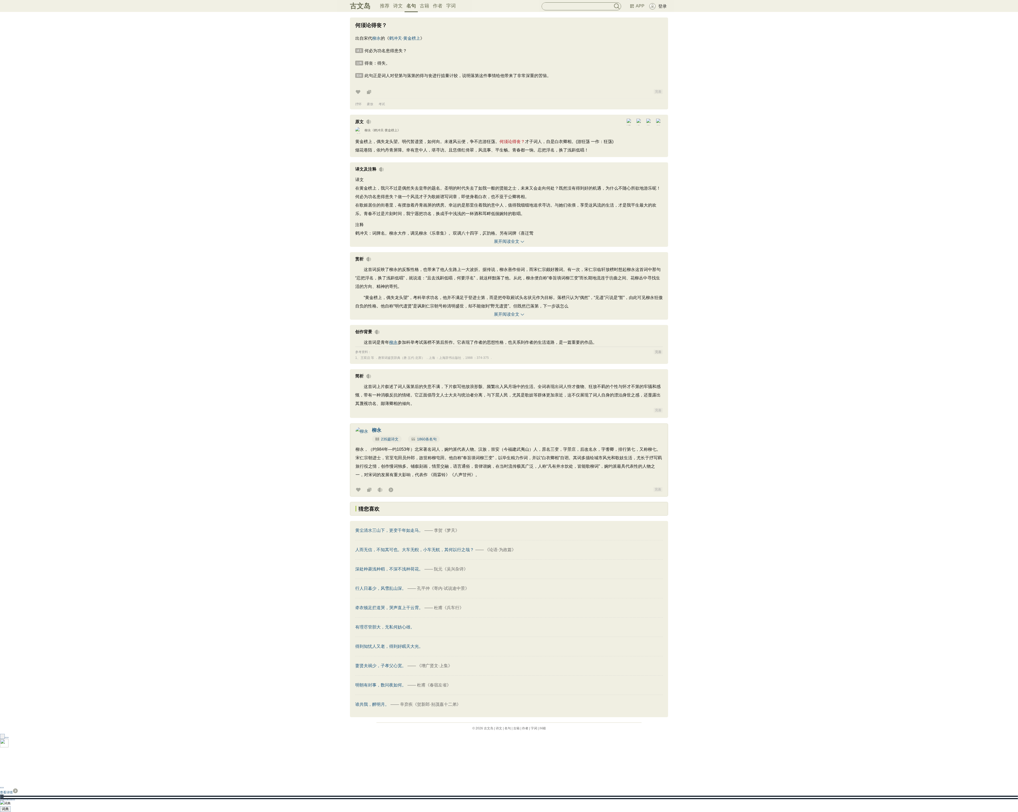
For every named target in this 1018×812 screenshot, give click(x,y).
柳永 (376, 38)
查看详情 (6, 792)
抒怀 (358, 104)
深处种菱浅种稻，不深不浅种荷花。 (389, 569)
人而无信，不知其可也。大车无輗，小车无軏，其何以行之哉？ (414, 549)
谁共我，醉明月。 (372, 704)
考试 (382, 104)
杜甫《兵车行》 (449, 607)
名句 (411, 5)
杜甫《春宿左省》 (434, 685)
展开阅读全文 (506, 241)
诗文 (398, 5)
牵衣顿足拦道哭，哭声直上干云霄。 (389, 607)
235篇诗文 (389, 439)
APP (640, 6)
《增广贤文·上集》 (434, 665)
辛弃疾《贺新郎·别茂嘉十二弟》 (430, 704)
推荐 (384, 5)
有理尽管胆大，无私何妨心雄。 (385, 627)
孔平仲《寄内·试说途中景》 (443, 588)
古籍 (424, 5)
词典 (5, 809)
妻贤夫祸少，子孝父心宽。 (380, 665)
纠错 (542, 728)
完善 (658, 91)
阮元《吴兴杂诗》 (451, 569)
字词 (451, 5)
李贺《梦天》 (446, 530)
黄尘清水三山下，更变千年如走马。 (389, 530)
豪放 (370, 104)
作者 (437, 5)
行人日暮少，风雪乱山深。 (380, 588)
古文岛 (360, 6)
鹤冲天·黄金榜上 (404, 38)
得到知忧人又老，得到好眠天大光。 (389, 646)
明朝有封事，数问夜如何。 (380, 685)
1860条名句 (427, 439)
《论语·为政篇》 (500, 549)
